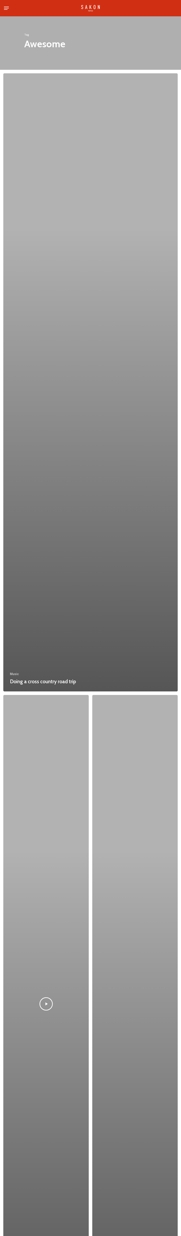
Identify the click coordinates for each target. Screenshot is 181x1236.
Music (14, 674)
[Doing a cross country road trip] (90, 382)
